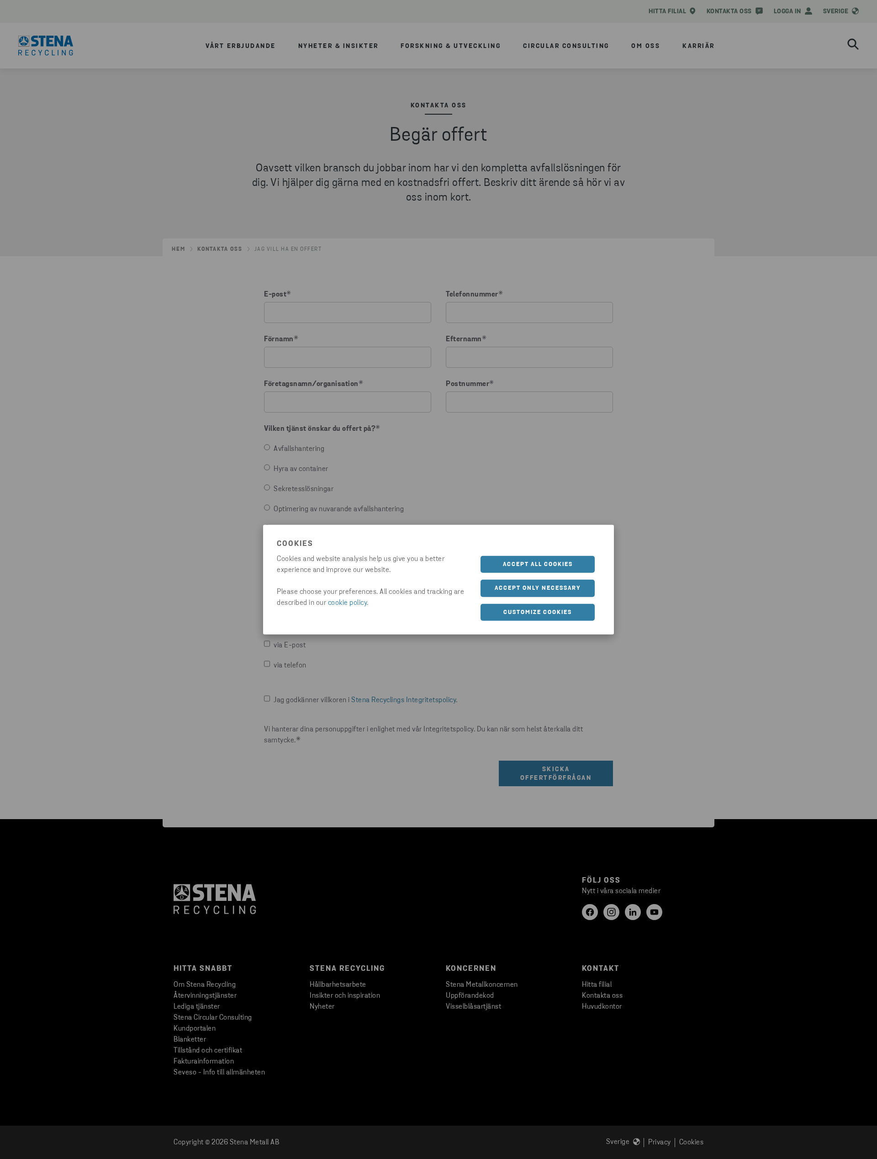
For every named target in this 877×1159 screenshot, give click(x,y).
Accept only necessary (538, 588)
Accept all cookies (538, 564)
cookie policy (347, 602)
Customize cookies (537, 612)
